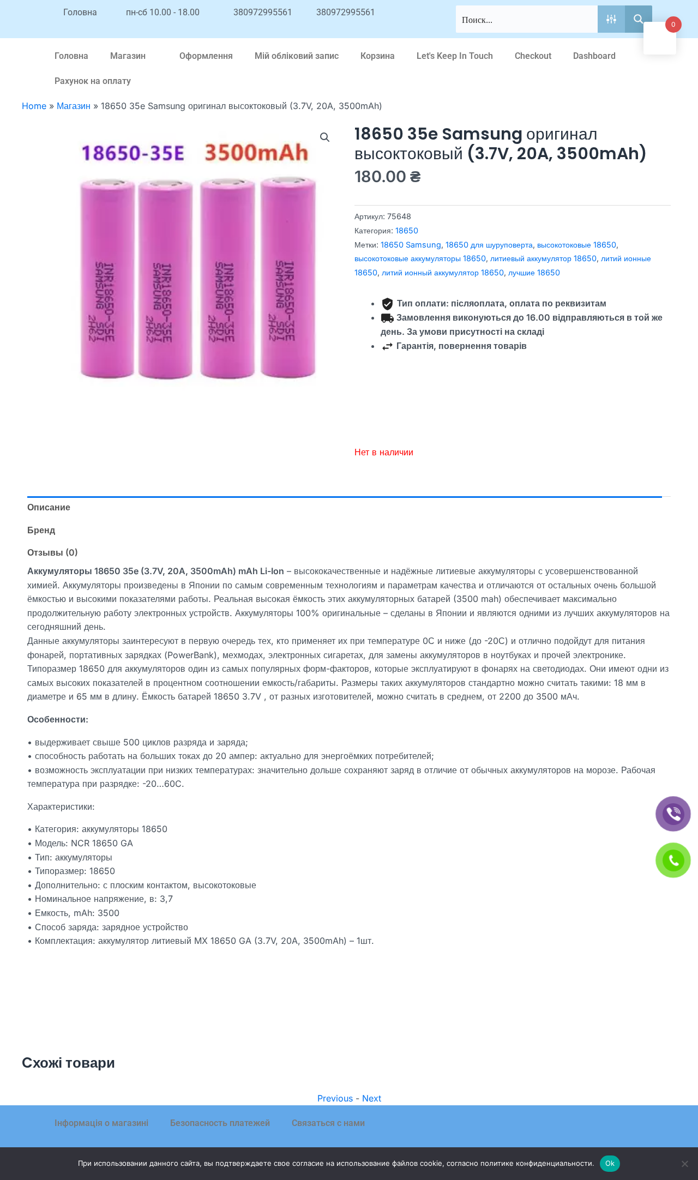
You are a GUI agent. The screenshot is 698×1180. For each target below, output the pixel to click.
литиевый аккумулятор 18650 (543, 258)
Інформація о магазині (101, 1123)
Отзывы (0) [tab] (52, 552)
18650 (406, 230)
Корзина (377, 56)
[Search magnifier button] (638, 19)
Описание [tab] (48, 507)
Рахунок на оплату (93, 81)
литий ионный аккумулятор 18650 (443, 272)
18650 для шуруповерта (489, 244)
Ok (610, 1163)
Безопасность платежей (220, 1123)
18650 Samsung (411, 244)
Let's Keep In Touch (455, 56)
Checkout (533, 56)
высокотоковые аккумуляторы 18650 (420, 258)
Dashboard (594, 56)
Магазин (128, 56)
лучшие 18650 (534, 272)
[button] (325, 137)
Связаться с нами (328, 1123)
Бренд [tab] (41, 530)
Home (34, 105)
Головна (71, 56)
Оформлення (206, 56)
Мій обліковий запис (297, 56)
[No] (684, 1163)
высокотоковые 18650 (576, 244)
